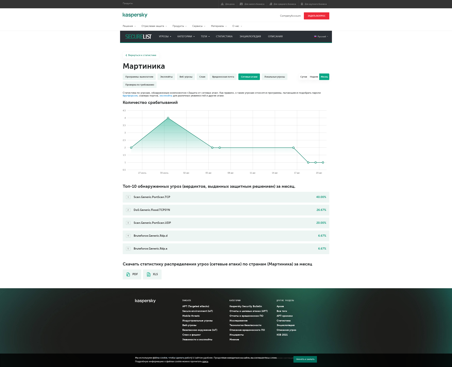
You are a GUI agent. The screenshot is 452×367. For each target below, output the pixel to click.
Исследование (239, 320)
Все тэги (282, 311)
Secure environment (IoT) (197, 311)
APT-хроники (285, 315)
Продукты (178, 26)
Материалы (217, 26)
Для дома (229, 4)
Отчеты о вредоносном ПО (246, 315)
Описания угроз (286, 329)
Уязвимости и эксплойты (197, 339)
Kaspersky (135, 13)
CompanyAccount (290, 15)
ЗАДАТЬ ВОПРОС (317, 16)
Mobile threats (191, 315)
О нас (235, 26)
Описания (275, 36)
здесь (205, 361)
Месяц (324, 76)
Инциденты (237, 334)
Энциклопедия (250, 36)
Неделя (314, 76)
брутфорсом (130, 95)
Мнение (234, 339)
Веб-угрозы (189, 325)
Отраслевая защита (152, 26)
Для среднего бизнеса (285, 4)
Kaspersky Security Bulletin (246, 306)
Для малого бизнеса (254, 4)
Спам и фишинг (191, 334)
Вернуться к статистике (142, 55)
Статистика (224, 36)
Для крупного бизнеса (316, 4)
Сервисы (197, 26)
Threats (186, 300)
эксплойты (165, 95)
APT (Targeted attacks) (195, 306)
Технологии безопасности (245, 325)
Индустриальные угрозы (197, 320)
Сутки (303, 76)
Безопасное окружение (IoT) (199, 329)
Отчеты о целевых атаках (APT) (249, 311)
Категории (184, 36)
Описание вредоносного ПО (247, 329)
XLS (155, 274)
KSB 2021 (282, 334)
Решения (128, 26)
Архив (280, 306)
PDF (135, 274)
